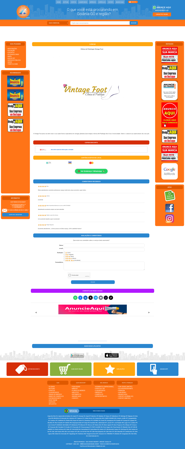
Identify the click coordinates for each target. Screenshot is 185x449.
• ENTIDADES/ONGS (13, 54)
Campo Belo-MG (99, 418)
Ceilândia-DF (61, 420)
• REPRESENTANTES (100, 396)
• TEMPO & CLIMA (12, 64)
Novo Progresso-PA (119, 425)
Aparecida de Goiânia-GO (65, 416)
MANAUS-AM (61, 425)
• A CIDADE (51, 386)
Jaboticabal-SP (102, 422)
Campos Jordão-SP (122, 418)
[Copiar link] (106, 298)
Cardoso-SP (54, 420)
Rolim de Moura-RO (60, 429)
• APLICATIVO (52, 404)
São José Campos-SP (71, 431)
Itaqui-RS (87, 422)
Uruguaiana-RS (126, 433)
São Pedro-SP (110, 431)
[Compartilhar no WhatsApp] (75, 298)
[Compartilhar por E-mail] (101, 298)
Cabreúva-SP (73, 418)
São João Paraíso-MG (58, 431)
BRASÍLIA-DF (57, 418)
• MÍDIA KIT (74, 388)
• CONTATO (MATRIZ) (124, 398)
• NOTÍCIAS (51, 388)
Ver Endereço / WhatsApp (91, 171)
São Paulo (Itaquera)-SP (98, 431)
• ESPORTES (10, 52)
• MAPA (9, 56)
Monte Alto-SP (99, 425)
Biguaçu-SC (131, 416)
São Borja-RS (124, 429)
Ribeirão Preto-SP (128, 427)
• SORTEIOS (51, 402)
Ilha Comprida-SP (60, 422)
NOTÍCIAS (65, 2)
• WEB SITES (75, 392)
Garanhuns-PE (89, 420)
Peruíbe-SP (69, 427)
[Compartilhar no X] (90, 298)
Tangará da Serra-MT (92, 433)
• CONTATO (74, 398)
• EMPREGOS (98, 392)
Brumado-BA (65, 418)
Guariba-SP (119, 420)
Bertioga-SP (124, 416)
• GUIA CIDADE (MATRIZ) (125, 386)
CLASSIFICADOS (83, 2)
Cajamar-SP (80, 418)
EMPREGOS (93, 2)
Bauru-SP (108, 416)
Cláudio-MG (69, 420)
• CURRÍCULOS (98, 394)
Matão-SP (68, 425)
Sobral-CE (57, 433)
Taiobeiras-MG (82, 433)
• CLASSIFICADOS (53, 392)
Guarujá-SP (126, 420)
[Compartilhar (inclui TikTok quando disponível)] (111, 298)
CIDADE (59, 2)
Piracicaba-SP (76, 427)
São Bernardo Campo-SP (113, 429)
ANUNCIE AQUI (120, 2)
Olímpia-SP (128, 425)
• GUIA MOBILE (122, 392)
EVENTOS (73, 2)
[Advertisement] (92, 32)
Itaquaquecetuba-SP (78, 422)
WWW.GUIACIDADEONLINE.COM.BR (89, 444)
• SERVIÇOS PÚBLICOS (14, 60)
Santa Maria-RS (95, 429)
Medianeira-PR (76, 425)
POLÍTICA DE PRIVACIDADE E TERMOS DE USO (92, 446)
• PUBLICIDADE (75, 386)
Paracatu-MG (54, 427)
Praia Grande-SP (117, 427)
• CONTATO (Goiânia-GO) (125, 396)
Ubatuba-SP (118, 433)
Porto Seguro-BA (107, 427)
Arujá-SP (88, 416)
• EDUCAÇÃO (11, 50)
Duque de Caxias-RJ (78, 420)
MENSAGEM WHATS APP (162, 10)
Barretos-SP (95, 416)
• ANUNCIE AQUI (76, 396)
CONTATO (110, 2)
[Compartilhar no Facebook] (80, 298)
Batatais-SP (102, 416)
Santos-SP (103, 429)
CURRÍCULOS (101, 2)
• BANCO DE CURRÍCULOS (56, 396)
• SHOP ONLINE (52, 400)
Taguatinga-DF (73, 433)
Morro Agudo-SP (108, 425)
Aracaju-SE (82, 416)
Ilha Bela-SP (51, 422)
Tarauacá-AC (102, 433)
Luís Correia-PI (52, 425)
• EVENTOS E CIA (99, 388)
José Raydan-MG (119, 422)
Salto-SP (69, 429)
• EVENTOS (51, 390)
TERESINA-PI (110, 433)
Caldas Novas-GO (89, 418)
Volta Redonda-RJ (93, 436)
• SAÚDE (9, 62)
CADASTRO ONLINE (162, 14)
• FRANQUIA (121, 390)
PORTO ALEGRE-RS (97, 427)
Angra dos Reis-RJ (53, 416)
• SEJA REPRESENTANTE (125, 388)
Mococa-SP (91, 425)
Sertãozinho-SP (130, 431)
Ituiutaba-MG (93, 422)
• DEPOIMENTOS (76, 394)
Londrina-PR (134, 422)
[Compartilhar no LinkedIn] (85, 298)
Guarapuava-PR (111, 420)
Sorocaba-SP (65, 433)
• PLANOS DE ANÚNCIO (78, 390)
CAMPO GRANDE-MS (110, 418)
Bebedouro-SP (116, 416)
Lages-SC (127, 422)
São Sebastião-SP (120, 431)
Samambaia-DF (85, 429)
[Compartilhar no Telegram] (96, 298)
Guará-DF (103, 420)
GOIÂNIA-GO (96, 420)
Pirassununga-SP (86, 427)
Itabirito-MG (68, 422)
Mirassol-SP (84, 425)
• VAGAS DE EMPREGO (55, 394)
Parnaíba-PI (61, 427)
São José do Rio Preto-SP (85, 431)
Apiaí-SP (75, 416)
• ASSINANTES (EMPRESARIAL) (104, 386)
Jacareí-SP (111, 422)
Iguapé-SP (133, 420)
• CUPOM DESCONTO (54, 398)
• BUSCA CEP (11, 58)
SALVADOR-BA (76, 429)
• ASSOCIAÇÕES (12, 48)
